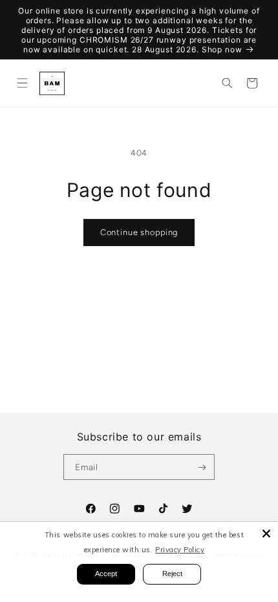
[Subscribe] (202, 467)
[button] (22, 83)
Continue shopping (139, 232)
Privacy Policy (179, 549)
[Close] (266, 533)
